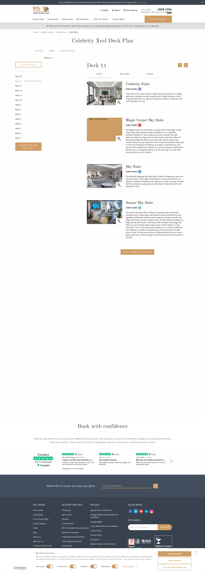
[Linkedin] (146, 511)
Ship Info (39, 51)
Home (35, 32)
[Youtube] (141, 511)
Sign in (117, 10)
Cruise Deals (38, 19)
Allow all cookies (175, 554)
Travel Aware (67, 545)
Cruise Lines (53, 19)
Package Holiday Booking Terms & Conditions (104, 516)
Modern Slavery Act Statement (102, 544)
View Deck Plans (67, 51)
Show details (128, 567)
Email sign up (131, 10)
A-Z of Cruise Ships (41, 519)
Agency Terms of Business (101, 510)
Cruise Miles (119, 19)
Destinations (82, 19)
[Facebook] (130, 511)
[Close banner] (196, 552)
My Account (67, 514)
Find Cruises (38, 510)
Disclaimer (94, 539)
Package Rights (96, 522)
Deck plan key (27, 64)
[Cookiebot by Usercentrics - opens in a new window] (20, 568)
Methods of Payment (70, 532)
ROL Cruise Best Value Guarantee (75, 528)
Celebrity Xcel (61, 32)
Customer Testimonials (42, 545)
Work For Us (38, 541)
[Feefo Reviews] (163, 544)
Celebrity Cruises (47, 32)
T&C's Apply (141, 2)
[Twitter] (136, 511)
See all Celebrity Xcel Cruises (136, 252)
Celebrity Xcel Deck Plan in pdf (28, 146)
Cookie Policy (95, 530)
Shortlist (65, 519)
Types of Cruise (101, 19)
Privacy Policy (96, 535)
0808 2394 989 (165, 9)
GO (155, 486)
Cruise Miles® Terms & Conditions (104, 526)
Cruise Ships (67, 19)
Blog (35, 532)
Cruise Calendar (39, 523)
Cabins (51, 51)
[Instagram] (152, 511)
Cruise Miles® (67, 523)
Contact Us (66, 510)
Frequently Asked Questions (73, 537)
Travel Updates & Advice (72, 541)
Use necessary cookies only (174, 567)
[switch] (73, 566)
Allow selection (174, 561)
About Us (37, 537)
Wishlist (105, 10)
